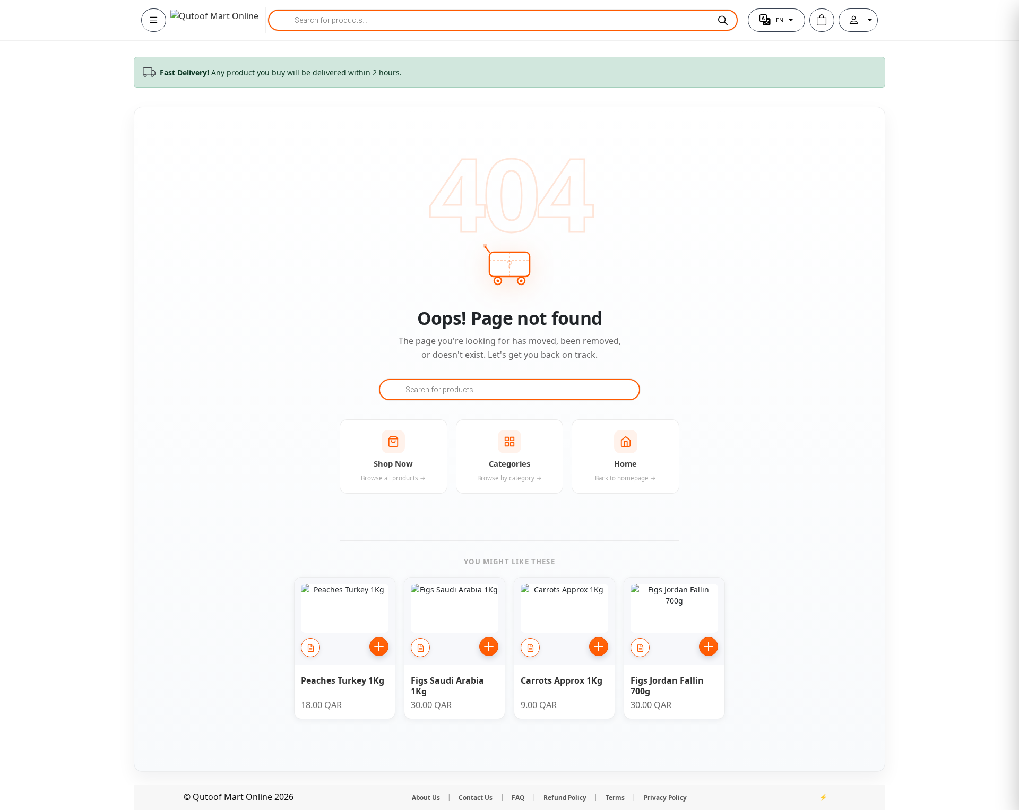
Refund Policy (564, 797)
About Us (426, 797)
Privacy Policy (665, 797)
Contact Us (476, 797)
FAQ (518, 797)
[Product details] (310, 647)
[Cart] (821, 20)
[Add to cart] (378, 646)
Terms (615, 797)
